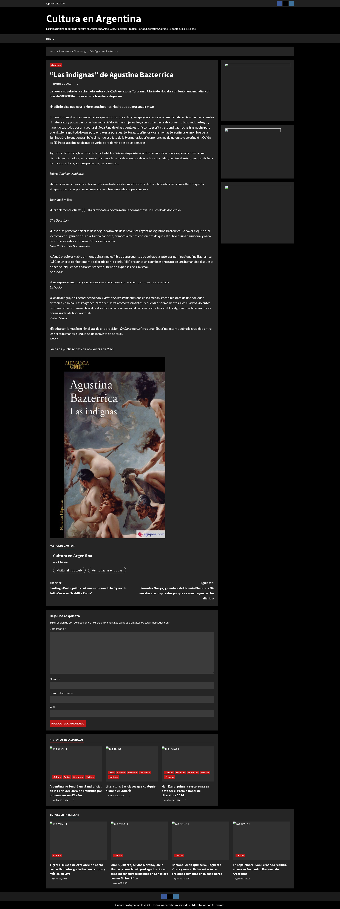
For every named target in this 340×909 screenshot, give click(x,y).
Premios (169, 777)
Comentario (58, 628)
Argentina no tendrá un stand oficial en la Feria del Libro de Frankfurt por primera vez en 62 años (76, 790)
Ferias (67, 777)
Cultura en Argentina (93, 18)
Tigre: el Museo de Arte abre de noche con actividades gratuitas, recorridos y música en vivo (77, 869)
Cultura (57, 777)
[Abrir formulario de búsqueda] (293, 38)
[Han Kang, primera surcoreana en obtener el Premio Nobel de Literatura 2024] (188, 763)
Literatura (56, 65)
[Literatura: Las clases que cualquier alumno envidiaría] (132, 763)
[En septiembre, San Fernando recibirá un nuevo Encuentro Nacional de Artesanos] (261, 841)
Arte (111, 772)
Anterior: (88, 588)
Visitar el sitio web (69, 570)
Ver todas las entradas (107, 570)
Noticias (90, 777)
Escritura (132, 772)
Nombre (55, 679)
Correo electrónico (61, 693)
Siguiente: (176, 590)
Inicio (50, 38)
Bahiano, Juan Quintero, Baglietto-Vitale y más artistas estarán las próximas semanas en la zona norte (197, 869)
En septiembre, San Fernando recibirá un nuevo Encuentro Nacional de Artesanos (260, 869)
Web (53, 706)
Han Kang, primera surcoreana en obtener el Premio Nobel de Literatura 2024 (185, 790)
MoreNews (199, 905)
